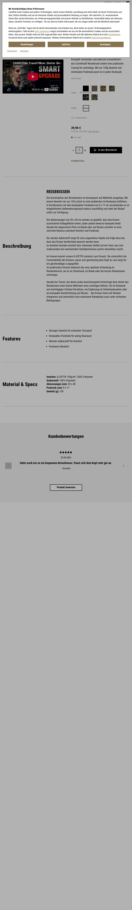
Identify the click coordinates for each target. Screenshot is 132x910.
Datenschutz (12, 51)
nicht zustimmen (42, 31)
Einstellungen (114, 34)
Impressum (24, 51)
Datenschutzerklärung (101, 37)
